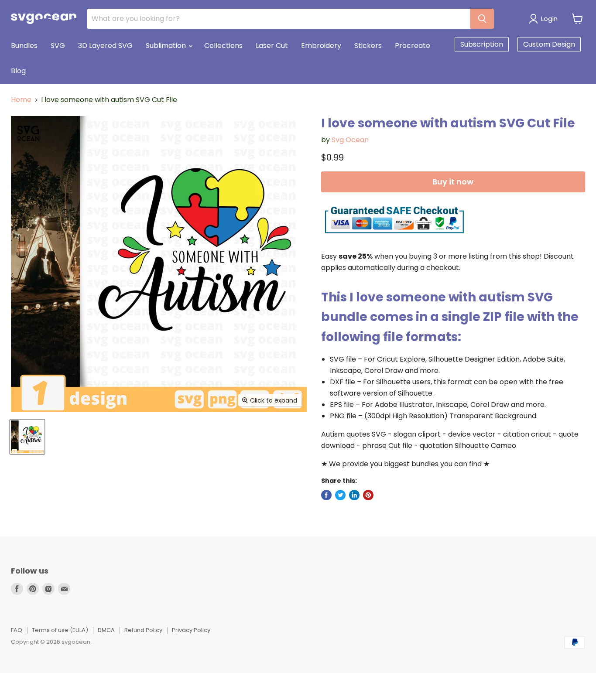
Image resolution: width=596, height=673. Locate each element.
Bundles (24, 46)
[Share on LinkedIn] (354, 495)
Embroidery (321, 46)
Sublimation (167, 46)
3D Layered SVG (105, 46)
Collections (223, 46)
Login (549, 18)
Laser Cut (272, 46)
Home (21, 100)
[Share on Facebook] (326, 495)
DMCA (106, 630)
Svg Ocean (350, 140)
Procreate (412, 46)
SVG (58, 46)
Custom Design (549, 44)
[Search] (482, 19)
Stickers (368, 46)
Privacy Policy (191, 630)
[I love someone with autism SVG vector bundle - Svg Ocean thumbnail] (27, 437)
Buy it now (452, 181)
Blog (18, 71)
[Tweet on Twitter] (340, 495)
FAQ (16, 630)
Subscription (481, 44)
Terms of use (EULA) (60, 630)
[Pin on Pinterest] (368, 495)
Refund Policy (143, 630)
